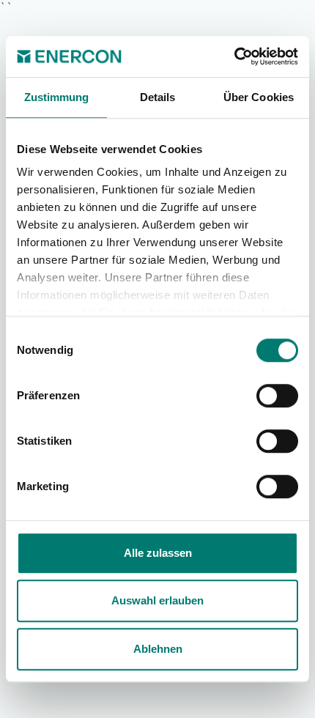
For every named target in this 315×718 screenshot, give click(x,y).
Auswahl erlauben (157, 600)
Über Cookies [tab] (258, 97)
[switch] (277, 395)
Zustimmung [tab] (56, 97)
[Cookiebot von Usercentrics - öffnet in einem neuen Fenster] (234, 56)
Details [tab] (158, 97)
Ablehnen (157, 649)
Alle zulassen (158, 553)
